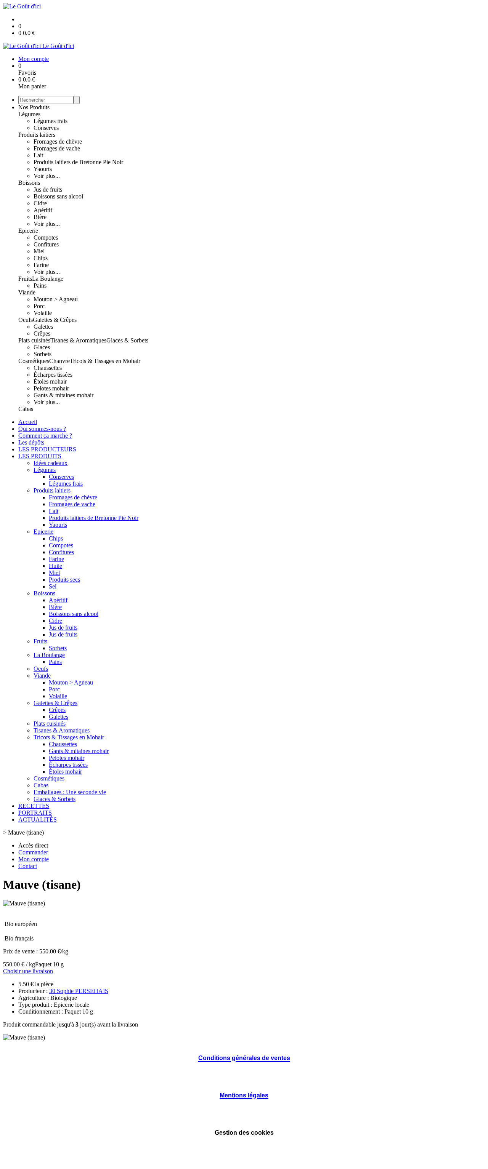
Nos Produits (34, 107)
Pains (40, 285)
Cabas (25, 409)
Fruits (25, 278)
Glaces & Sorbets (127, 340)
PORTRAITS (35, 812)
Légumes (29, 114)
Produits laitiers (36, 134)
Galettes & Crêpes (55, 320)
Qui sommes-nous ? (42, 428)
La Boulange (47, 278)
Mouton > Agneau (56, 299)
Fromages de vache (57, 148)
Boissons (29, 182)
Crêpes (42, 333)
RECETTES (33, 806)
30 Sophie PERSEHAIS (78, 991)
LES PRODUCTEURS (47, 449)
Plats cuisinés (34, 340)
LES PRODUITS (39, 456)
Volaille (43, 313)
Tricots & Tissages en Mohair (105, 361)
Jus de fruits (48, 189)
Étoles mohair (50, 381)
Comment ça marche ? (45, 435)
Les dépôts (31, 442)
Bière (40, 217)
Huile (55, 566)
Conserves (46, 128)
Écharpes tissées (53, 374)
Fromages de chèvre (58, 141)
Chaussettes (48, 368)
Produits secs (64, 579)
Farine (41, 265)
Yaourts (43, 169)
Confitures (46, 244)
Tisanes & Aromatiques (78, 340)
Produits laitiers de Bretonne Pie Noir (78, 162)
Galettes (43, 326)
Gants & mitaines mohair (63, 395)
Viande (26, 292)
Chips (41, 258)
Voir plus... (47, 176)
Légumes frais (50, 121)
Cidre (40, 203)
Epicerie (28, 230)
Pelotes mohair (51, 388)
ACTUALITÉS (37, 819)
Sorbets (42, 354)
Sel (52, 586)
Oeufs (25, 320)
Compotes (46, 237)
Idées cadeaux (50, 463)
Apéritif (43, 210)
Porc (39, 306)
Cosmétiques (33, 361)
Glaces (42, 347)
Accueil (27, 422)
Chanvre (59, 361)
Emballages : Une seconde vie (70, 792)
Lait (38, 155)
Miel (39, 251)
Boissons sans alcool (58, 196)
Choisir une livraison (28, 971)
